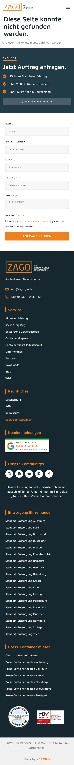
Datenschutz (15, 215)
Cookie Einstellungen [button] (18, 419)
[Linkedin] (39, 474)
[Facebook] (19, 474)
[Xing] (49, 474)
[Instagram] (9, 474)
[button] (67, 6)
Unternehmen (16, 141)
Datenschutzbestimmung (37, 221)
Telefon (12, 177)
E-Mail (10, 159)
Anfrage (12, 195)
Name (9, 123)
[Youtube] (29, 474)
